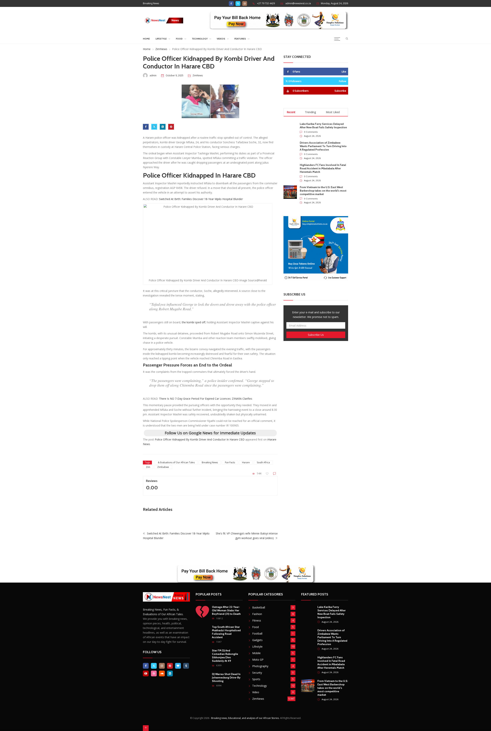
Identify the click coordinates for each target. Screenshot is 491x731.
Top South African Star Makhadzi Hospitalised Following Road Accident (226, 632)
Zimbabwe (163, 467)
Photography (260, 666)
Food (179, 38)
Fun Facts (230, 462)
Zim (148, 467)
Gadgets (257, 640)
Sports (256, 679)
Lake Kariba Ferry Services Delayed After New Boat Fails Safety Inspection (323, 125)
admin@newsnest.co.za (298, 3)
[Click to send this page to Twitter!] (154, 127)
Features (240, 38)
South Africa (263, 462)
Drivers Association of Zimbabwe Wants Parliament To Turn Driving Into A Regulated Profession (323, 146)
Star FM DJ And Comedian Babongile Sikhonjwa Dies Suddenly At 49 (225, 656)
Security (257, 672)
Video (255, 692)
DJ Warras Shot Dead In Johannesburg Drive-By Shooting (226, 677)
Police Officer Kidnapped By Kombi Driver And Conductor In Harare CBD (200, 439)
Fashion (257, 614)
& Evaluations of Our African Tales (176, 462)
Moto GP (258, 659)
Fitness (256, 620)
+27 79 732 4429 (266, 3)
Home (146, 38)
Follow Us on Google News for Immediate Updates (210, 432)
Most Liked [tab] (333, 112)
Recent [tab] (291, 112)
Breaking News (210, 462)
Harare (246, 462)
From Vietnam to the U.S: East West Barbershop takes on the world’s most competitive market (323, 190)
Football (257, 633)
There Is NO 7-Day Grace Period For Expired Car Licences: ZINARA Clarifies (205, 398)
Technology (200, 38)
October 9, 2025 (174, 75)
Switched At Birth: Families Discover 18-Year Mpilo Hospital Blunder (201, 199)
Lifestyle (161, 38)
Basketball (258, 607)
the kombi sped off (193, 322)
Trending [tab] (310, 112)
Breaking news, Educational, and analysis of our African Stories (245, 718)
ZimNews (161, 49)
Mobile (256, 653)
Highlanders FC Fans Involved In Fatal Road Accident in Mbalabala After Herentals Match (323, 168)
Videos (221, 38)
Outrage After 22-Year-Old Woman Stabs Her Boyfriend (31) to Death (226, 610)
